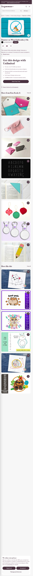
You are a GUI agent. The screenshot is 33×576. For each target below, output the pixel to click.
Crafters (8, 15)
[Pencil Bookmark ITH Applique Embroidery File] (15, 252)
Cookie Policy (9, 564)
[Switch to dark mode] (26, 6)
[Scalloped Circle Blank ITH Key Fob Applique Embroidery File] (15, 231)
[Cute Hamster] (15, 279)
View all (29, 93)
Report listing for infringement (10, 87)
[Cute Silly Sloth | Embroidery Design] (15, 383)
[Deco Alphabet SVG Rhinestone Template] (15, 168)
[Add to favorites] (11, 46)
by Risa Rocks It (8, 42)
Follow (15, 42)
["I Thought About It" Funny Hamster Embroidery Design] (15, 321)
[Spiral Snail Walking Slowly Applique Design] (15, 363)
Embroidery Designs (16, 15)
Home (2, 15)
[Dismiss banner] (30, 2)
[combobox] (10, 11)
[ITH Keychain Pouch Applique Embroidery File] (15, 126)
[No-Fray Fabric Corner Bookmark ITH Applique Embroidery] (15, 189)
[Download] (24, 98)
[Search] (21, 11)
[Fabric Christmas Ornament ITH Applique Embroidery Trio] (15, 210)
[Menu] (29, 6)
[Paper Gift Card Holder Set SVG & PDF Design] (15, 147)
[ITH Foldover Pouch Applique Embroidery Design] (15, 105)
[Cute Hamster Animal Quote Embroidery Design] (15, 300)
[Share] (3, 46)
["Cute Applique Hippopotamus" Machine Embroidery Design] (15, 342)
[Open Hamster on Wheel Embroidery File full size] (16, 27)
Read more (6, 54)
